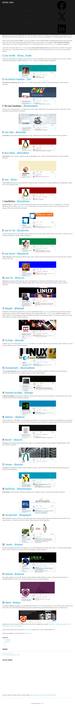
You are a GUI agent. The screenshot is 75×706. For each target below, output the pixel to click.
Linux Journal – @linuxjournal (16, 253)
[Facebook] (62, 10)
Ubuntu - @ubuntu (12, 602)
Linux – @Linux (10, 179)
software (26, 82)
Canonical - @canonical (14, 574)
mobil (54, 44)
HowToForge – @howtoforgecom (18, 488)
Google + (31, 60)
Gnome (11, 626)
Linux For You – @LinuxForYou (16, 230)
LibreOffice (52, 624)
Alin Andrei (46, 311)
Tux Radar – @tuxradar (14, 340)
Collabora (57, 624)
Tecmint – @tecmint (14, 544)
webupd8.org (49, 313)
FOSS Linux (5, 626)
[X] (62, 22)
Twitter (18, 654)
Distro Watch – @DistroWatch (16, 152)
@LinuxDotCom (23, 201)
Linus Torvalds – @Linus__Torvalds (18, 55)
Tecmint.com (28, 633)
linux (8, 654)
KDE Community (17, 626)
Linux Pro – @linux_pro (14, 277)
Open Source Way (65, 624)
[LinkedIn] (62, 33)
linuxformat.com (24, 343)
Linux (11, 653)
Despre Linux (8, 2)
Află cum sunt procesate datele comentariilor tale (43, 695)
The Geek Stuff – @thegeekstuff (18, 515)
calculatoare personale (23, 206)
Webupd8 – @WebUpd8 (14, 308)
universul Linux (28, 629)
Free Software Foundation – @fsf (17, 79)
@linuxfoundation (30, 105)
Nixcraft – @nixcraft (13, 439)
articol (22, 47)
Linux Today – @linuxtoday (15, 132)
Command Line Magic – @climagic (19, 392)
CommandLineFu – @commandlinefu (20, 367)
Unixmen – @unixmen (14, 464)
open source (13, 654)
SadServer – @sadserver (15, 417)
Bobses (42, 703)
